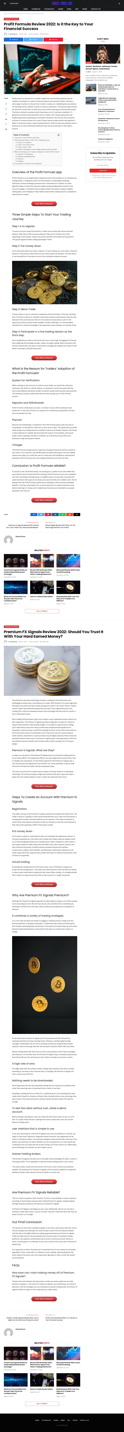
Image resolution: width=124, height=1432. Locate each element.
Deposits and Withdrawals (26, 156)
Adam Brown (13, 34)
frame (84, 9)
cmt (76, 9)
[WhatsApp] (6, 124)
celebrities (36, 9)
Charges (20, 161)
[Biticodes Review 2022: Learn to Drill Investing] (68, 560)
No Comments (34, 34)
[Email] (6, 129)
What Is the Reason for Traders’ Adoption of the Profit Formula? (37, 152)
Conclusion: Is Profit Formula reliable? (28, 163)
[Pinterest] (6, 114)
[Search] (119, 3)
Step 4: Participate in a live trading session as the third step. (37, 149)
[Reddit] (6, 119)
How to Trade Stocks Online (41, 597)
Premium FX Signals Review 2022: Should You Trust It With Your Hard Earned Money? (22, 526)
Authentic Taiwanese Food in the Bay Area (109, 120)
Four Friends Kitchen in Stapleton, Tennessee (106, 110)
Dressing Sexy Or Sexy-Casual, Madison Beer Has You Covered (109, 130)
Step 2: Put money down (26, 145)
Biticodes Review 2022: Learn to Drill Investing (68, 571)
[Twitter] (6, 109)
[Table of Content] (58, 135)
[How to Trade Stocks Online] (42, 587)
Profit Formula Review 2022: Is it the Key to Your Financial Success (61, 1319)
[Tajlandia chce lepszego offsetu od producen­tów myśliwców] (91, 100)
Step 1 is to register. (24, 142)
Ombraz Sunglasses (105, 139)
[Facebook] (6, 104)
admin (89, 72)
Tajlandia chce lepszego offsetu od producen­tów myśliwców (107, 100)
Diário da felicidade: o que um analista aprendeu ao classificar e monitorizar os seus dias (109, 88)
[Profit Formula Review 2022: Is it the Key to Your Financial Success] (42, 69)
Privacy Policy (101, 177)
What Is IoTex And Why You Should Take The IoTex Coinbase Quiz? (15, 599)
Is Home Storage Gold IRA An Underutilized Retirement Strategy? (15, 572)
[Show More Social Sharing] (65, 40)
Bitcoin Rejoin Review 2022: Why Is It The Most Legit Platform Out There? (60, 526)
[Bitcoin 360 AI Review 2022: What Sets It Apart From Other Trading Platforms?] (42, 560)
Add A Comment (42, 611)
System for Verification (25, 154)
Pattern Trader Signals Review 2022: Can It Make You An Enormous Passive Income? (23, 1319)
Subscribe (14, 3)
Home (26, 9)
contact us (95, 9)
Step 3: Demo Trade (24, 147)
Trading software (11, 19)
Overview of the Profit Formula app (27, 138)
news (69, 9)
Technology (49, 9)
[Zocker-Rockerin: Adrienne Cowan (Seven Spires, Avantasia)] (103, 54)
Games (60, 9)
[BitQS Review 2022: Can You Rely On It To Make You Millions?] (68, 587)
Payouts (20, 159)
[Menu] (5, 3)
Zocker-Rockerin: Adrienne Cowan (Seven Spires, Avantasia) (101, 67)
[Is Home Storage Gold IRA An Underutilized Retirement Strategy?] (16, 560)
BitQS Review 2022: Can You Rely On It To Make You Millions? (67, 599)
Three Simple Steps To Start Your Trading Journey (32, 140)
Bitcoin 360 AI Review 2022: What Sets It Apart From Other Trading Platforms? (41, 572)
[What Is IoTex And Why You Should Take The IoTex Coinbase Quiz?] (16, 587)
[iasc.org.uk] (62, 3)
